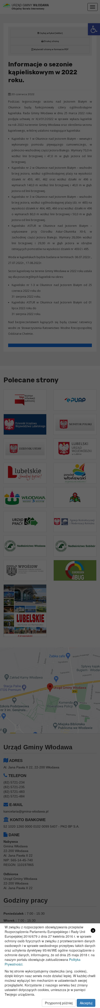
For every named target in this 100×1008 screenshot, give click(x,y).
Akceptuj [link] (86, 1003)
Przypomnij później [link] (59, 1003)
